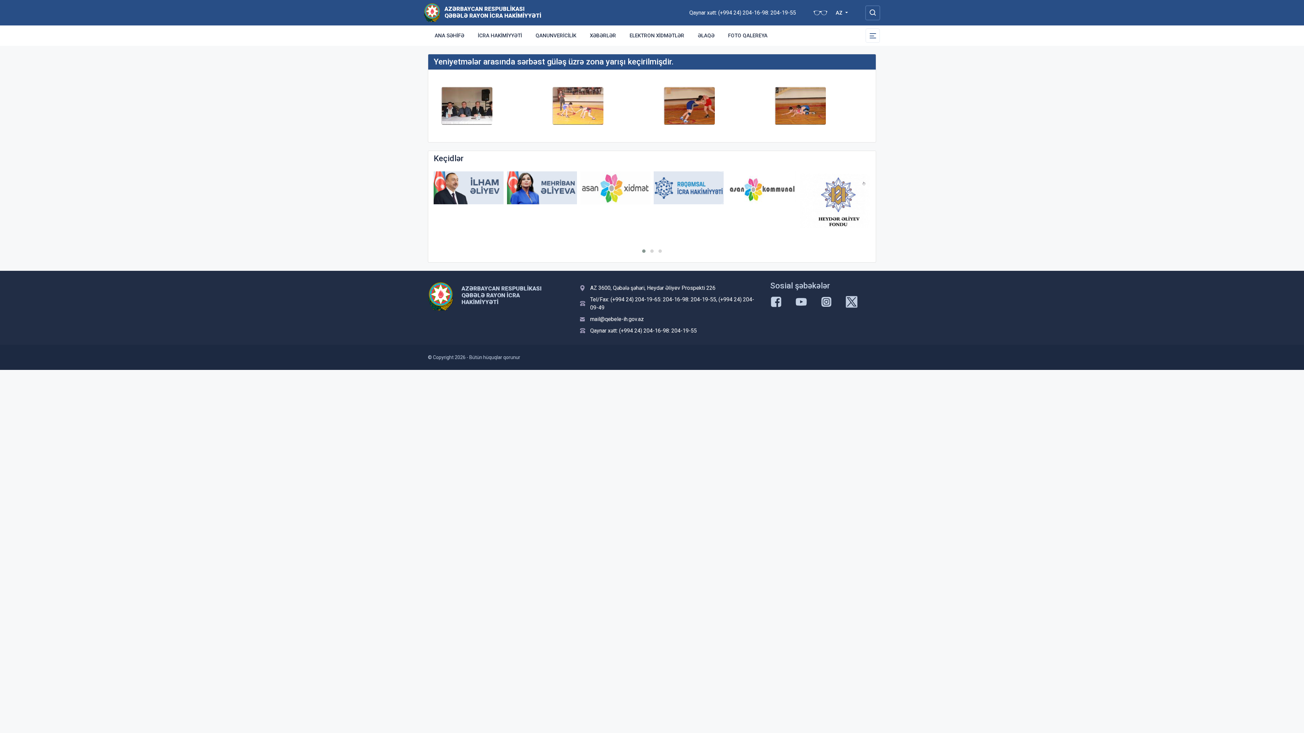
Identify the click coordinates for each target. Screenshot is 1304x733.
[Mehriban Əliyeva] (542, 187)
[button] (644, 251)
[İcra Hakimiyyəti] (432, 12)
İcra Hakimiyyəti (500, 36)
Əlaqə (706, 36)
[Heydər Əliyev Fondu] (835, 200)
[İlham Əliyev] (469, 187)
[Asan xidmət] (615, 187)
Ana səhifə (449, 36)
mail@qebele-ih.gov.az (617, 319)
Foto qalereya (747, 36)
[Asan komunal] (762, 187)
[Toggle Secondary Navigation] (872, 35)
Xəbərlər (603, 36)
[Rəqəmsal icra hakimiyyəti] (689, 187)
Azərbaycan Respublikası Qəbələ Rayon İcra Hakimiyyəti (493, 12)
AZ (840, 13)
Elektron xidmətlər (657, 36)
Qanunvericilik (556, 36)
